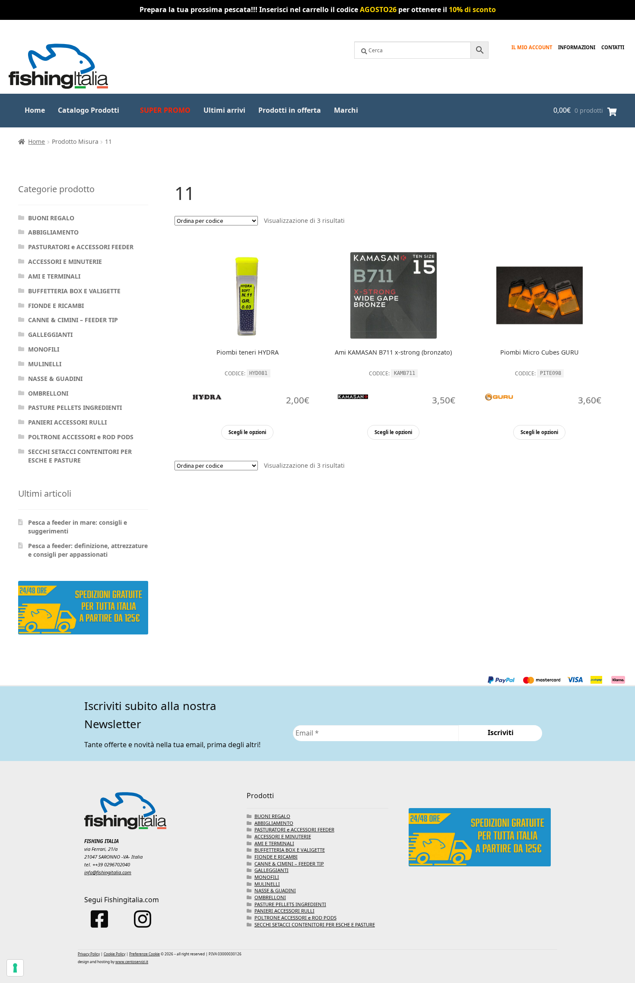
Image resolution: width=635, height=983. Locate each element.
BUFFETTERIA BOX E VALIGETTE (74, 291)
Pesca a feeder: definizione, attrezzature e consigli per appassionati (88, 550)
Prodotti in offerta (289, 110)
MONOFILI (43, 349)
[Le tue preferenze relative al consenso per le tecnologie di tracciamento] (15, 968)
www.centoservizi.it (131, 961)
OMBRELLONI (48, 393)
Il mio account (531, 47)
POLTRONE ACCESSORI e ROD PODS (80, 437)
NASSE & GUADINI (55, 378)
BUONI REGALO (51, 218)
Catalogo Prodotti (88, 110)
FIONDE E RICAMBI (56, 305)
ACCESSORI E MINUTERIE (65, 261)
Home (35, 110)
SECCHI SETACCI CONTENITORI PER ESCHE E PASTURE (80, 455)
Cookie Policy (114, 953)
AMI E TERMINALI (54, 276)
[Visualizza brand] (207, 420)
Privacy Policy (89, 953)
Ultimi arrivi (224, 110)
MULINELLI (44, 364)
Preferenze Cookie (144, 953)
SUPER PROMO (165, 110)
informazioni (576, 47)
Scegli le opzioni (247, 432)
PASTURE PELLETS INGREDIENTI (75, 407)
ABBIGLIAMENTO (53, 232)
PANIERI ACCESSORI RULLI (67, 422)
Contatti (612, 47)
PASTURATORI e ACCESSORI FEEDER (80, 247)
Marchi (346, 110)
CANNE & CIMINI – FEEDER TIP (73, 320)
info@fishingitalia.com (107, 872)
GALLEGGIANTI (50, 334)
